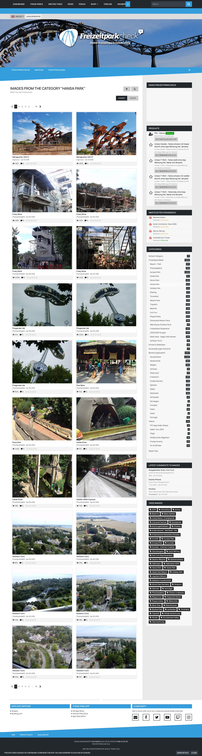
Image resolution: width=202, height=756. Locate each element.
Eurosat (170, 543)
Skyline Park (157, 609)
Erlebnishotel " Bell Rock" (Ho (164, 530)
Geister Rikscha (158, 559)
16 (36, 106)
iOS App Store (78, 711)
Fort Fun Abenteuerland (162, 555)
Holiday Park (177, 572)
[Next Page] (40, 107)
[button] (168, 4)
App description (79, 716)
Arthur (178, 509)
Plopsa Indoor (158, 601)
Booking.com (17, 713)
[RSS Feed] (189, 70)
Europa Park (157, 543)
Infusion (152, 489)
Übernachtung (158, 622)
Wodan (155, 617)
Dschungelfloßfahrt (160, 526)
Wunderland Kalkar (171, 617)
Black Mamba (169, 513)
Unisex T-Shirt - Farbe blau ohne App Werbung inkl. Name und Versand (170, 193)
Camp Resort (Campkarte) (163, 518)
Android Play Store (80, 713)
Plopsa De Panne (174, 597)
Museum (178, 584)
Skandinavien (171, 605)
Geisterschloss (176, 559)
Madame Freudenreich (161, 580)
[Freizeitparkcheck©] (101, 38)
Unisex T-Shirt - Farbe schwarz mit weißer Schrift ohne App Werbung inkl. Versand (172, 177)
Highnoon (16, 160)
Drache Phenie (155, 479)
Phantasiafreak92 (19, 217)
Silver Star (156, 605)
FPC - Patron (159, 133)
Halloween (156, 563)
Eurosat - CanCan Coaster (163, 547)
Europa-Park (169, 538)
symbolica (171, 609)
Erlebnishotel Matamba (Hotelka (165, 534)
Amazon (15, 711)
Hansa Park (156, 567)
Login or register (33, 16)
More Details (183, 753)
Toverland (185, 609)
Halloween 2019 (172, 563)
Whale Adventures (172, 613)
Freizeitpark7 (153, 494)
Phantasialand (158, 592)
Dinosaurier (176, 522)
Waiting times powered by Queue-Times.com (101, 749)
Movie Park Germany (160, 584)
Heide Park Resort (159, 572)
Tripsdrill (155, 613)
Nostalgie (168, 588)
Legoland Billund (159, 576)
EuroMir (155, 538)
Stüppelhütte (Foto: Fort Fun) (161, 470)
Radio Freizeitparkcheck (162, 85)
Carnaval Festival (159, 522)
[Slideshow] (127, 89)
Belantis (155, 513)
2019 (154, 509)
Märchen (155, 588)
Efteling (177, 526)
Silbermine (173, 601)
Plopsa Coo (157, 597)
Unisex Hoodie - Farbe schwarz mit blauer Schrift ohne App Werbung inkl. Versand (171, 145)
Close (194, 753)
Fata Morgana (158, 551)
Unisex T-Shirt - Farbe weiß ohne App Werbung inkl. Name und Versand (170, 161)
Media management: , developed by (101, 741)
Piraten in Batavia (176, 592)
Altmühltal (165, 509)
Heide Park (170, 567)
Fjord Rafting (174, 551)
